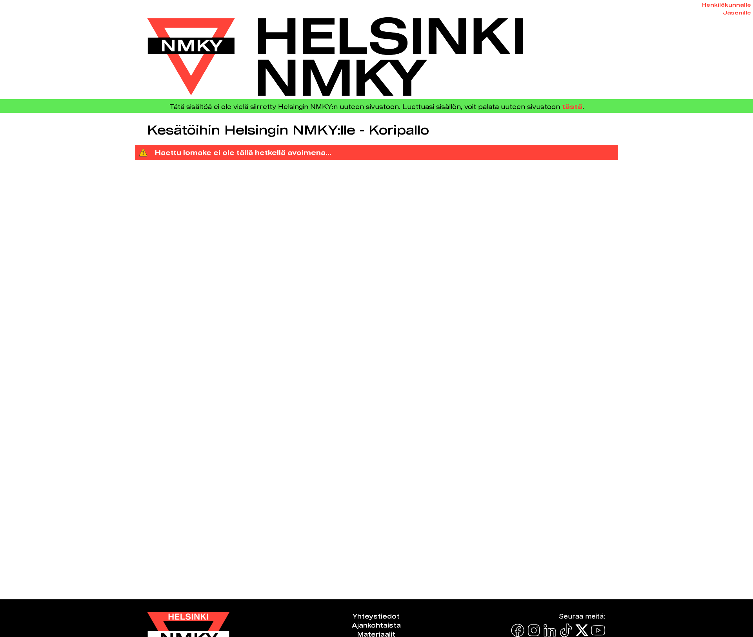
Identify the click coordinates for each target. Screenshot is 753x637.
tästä (572, 106)
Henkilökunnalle (726, 4)
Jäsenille (737, 12)
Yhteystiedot (376, 616)
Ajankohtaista (376, 625)
